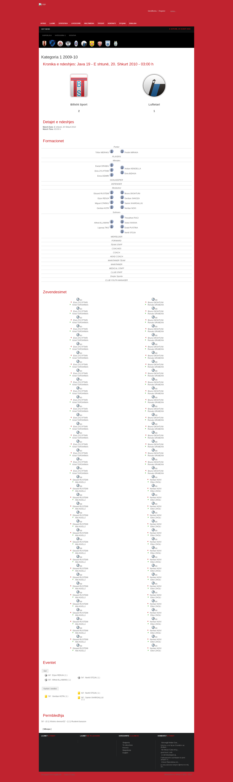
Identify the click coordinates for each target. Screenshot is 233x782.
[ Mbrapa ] (47, 729)
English (125, 753)
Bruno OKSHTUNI (132, 193)
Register (162, 11)
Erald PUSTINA (131, 228)
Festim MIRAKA (131, 152)
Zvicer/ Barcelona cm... (170, 762)
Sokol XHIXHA (131, 223)
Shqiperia (126, 743)
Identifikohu (152, 11)
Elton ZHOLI (155, 482)
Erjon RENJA (103, 198)
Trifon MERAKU (102, 152)
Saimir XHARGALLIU (134, 203)
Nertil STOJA (130, 233)
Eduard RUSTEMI (101, 193)
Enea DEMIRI (103, 176)
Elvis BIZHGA (130, 173)
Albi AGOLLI (80, 482)
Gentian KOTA (103, 208)
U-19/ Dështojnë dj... (169, 755)
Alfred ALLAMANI (101, 223)
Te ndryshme (128, 745)
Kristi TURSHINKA (80, 305)
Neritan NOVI (130, 208)
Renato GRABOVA (156, 305)
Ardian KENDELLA (133, 169)
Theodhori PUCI (132, 218)
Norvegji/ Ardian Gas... (170, 743)
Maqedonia (127, 750)
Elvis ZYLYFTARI (102, 171)
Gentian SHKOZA (132, 198)
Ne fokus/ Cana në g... (170, 750)
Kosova (125, 748)
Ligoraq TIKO (103, 228)
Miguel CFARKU (102, 203)
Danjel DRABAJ (102, 166)
